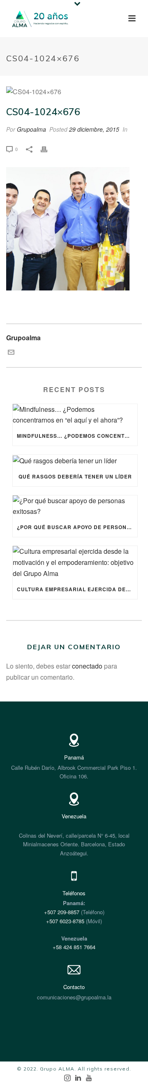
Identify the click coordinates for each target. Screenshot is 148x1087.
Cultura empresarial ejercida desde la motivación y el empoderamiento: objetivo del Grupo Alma (77, 589)
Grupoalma (31, 129)
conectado (87, 666)
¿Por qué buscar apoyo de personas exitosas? (77, 527)
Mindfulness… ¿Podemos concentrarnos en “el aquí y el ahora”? (77, 435)
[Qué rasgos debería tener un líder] (75, 460)
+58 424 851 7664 (74, 947)
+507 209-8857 (61, 912)
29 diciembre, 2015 (94, 129)
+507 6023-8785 (65, 921)
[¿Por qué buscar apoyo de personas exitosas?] (75, 506)
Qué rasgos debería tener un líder (75, 476)
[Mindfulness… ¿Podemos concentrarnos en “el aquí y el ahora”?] (75, 415)
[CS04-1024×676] (74, 92)
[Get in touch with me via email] (11, 353)
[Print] (48, 148)
